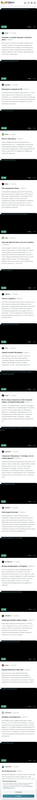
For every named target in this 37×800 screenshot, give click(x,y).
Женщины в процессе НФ (16, 89)
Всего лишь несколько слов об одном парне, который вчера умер (17, 401)
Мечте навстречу (12, 139)
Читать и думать (12, 298)
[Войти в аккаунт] (25, 3)
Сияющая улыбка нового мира (18, 620)
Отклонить (19, 792)
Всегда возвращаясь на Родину (18, 566)
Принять (19, 796)
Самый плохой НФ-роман (16, 352)
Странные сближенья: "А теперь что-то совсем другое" (18, 457)
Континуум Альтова (14, 512)
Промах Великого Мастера (16, 670)
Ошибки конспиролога (15, 717)
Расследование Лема (14, 188)
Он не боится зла (12, 771)
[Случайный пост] (31, 3)
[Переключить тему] (35, 3)
